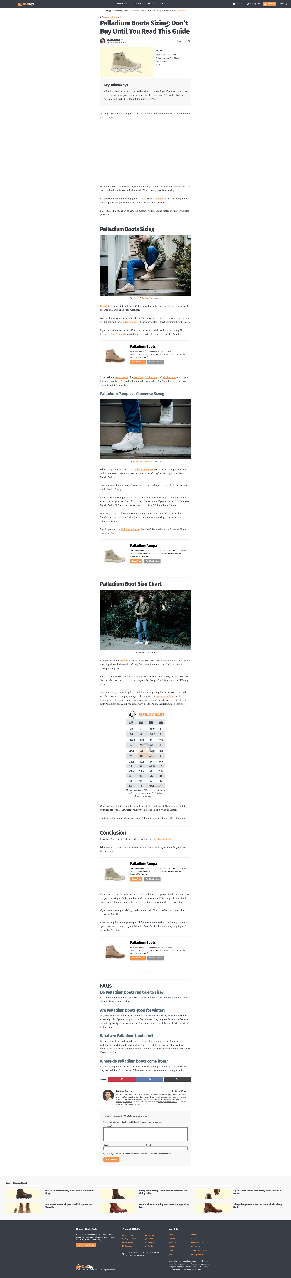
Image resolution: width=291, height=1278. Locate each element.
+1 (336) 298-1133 (131, 1239)
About (281, 4)
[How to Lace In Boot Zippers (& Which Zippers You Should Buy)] (24, 1207)
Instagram (129, 1242)
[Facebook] (173, 1091)
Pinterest (151, 1242)
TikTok (150, 1239)
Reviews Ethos (197, 1242)
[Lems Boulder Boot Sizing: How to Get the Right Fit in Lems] (118, 1207)
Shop (171, 1251)
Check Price (136, 561)
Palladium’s (161, 198)
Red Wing (138, 377)
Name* (106, 1145)
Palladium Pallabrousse (143, 461)
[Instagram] (176, 1091)
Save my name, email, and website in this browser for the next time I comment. (139, 1154)
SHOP (163, 4)
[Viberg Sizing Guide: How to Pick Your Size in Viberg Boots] (212, 1207)
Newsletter (173, 1242)
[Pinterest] (182, 1091)
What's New (122, 4)
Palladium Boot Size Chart (167, 58)
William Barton (113, 40)
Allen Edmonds (117, 333)
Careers (194, 1234)
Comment (107, 1126)
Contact (172, 1238)
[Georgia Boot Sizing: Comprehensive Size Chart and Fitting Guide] (118, 1193)
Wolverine (151, 377)
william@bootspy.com (124, 1102)
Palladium (105, 305)
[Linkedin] (179, 1091)
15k (258, 4)
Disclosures (196, 1246)
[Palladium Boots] (114, 357)
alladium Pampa (148, 298)
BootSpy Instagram (134, 1104)
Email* (149, 1145)
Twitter (151, 1246)
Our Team (195, 1238)
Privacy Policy (197, 1255)
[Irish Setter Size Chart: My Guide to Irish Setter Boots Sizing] (24, 1193)
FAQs (158, 65)
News (171, 1255)
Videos (151, 4)
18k (251, 4)
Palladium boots (131, 321)
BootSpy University (110, 17)
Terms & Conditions (199, 1251)
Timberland (169, 377)
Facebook (129, 1246)
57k (236, 4)
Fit (120, 17)
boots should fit (164, 696)
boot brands (121, 377)
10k (244, 4)
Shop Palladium (138, 362)
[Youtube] (185, 1091)
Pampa (118, 202)
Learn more (181, 11)
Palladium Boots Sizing (166, 55)
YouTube (151, 1235)
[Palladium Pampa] (114, 556)
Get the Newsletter (86, 1245)
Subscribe (271, 4)
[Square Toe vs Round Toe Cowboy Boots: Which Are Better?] (212, 1193)
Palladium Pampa (143, 469)
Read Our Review (155, 362)
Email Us (129, 1235)
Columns (138, 4)
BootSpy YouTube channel (167, 1102)
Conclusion (161, 61)
